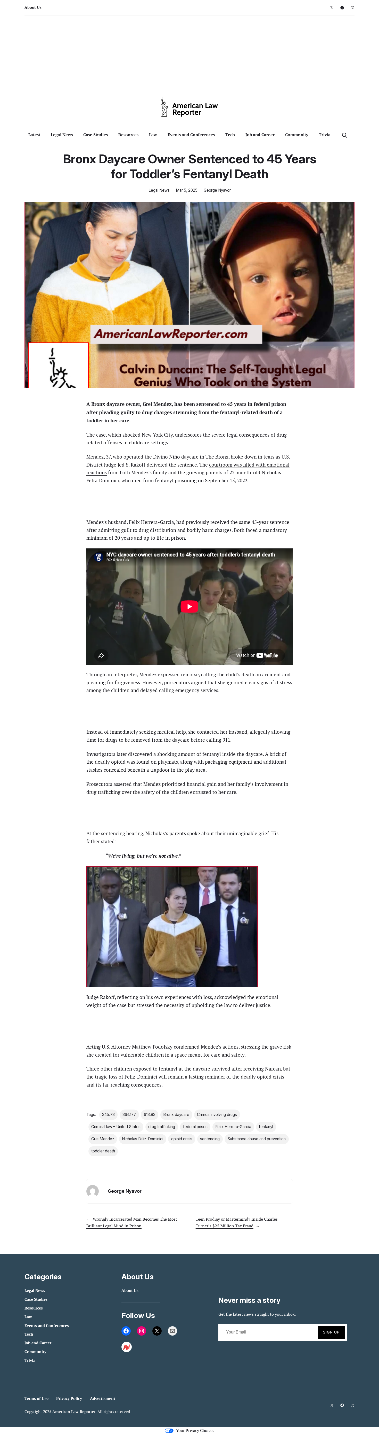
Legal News (159, 190)
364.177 (129, 1114)
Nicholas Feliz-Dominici (142, 1138)
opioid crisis (181, 1138)
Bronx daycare (176, 1114)
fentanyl (266, 1126)
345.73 (108, 1114)
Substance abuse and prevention (256, 1138)
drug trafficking (161, 1126)
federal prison (195, 1126)
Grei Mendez (102, 1138)
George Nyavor (217, 190)
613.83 (149, 1114)
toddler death (103, 1151)
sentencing (210, 1138)
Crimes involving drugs (217, 1114)
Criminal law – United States (116, 1126)
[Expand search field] (344, 135)
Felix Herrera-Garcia (233, 1126)
